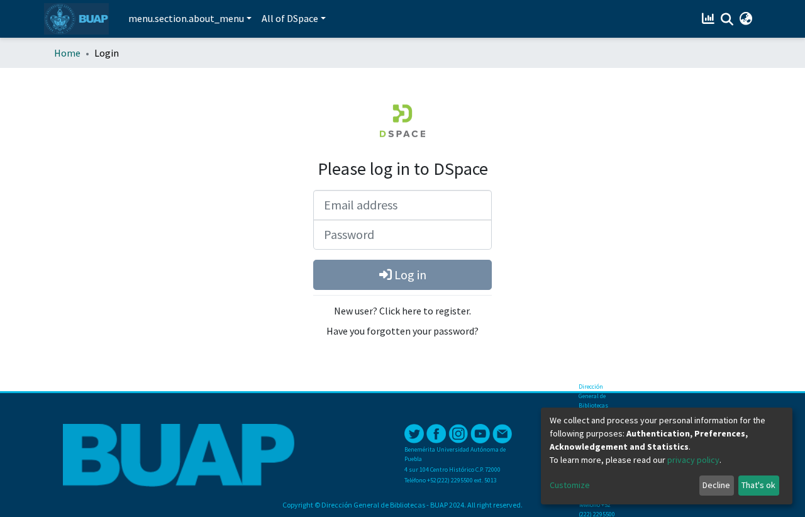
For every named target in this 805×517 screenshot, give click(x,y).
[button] (745, 18)
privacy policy (693, 459)
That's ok (758, 485)
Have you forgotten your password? (402, 331)
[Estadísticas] (709, 18)
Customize (570, 485)
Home (67, 53)
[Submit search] (726, 19)
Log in (409, 274)
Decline (716, 485)
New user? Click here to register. (402, 310)
